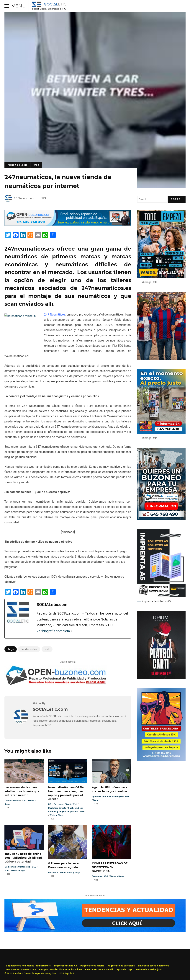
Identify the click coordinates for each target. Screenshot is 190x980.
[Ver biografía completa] (72, 631)
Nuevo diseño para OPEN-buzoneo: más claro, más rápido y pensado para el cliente (68, 771)
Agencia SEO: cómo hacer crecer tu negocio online (111, 771)
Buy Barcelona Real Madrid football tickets (28, 965)
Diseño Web (71, 804)
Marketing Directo (57, 808)
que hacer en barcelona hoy (21, 969)
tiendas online (29, 649)
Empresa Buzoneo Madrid (99, 969)
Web (36, 165)
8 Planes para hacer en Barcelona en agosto (68, 842)
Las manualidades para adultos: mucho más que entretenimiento (24, 771)
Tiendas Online (17, 165)
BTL (50, 804)
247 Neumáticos (54, 314)
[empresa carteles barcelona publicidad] (161, 759)
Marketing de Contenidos (17, 867)
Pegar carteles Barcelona (121, 965)
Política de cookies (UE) (148, 969)
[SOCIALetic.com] (20, 723)
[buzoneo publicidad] (67, 224)
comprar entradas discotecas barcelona (60, 969)
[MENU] (6, 6)
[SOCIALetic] (49, 7)
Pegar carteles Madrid (92, 965)
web (47, 649)
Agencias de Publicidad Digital (107, 796)
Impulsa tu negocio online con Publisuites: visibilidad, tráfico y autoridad (24, 837)
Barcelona (53, 872)
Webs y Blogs (56, 815)
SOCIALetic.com (24, 198)
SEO (127, 796)
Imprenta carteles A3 (65, 965)
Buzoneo (58, 804)
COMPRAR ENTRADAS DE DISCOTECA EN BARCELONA (111, 842)
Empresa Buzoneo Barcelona (153, 965)
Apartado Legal (124, 969)
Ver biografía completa (53, 631)
